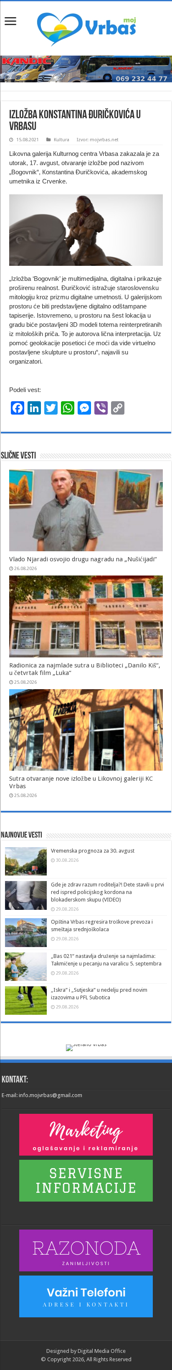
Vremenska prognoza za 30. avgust (92, 851)
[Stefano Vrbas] (86, 1047)
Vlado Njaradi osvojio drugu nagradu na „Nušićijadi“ (83, 559)
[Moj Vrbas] (86, 27)
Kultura (61, 140)
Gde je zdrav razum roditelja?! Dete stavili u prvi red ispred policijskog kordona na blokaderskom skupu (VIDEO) (107, 892)
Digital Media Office (102, 1351)
